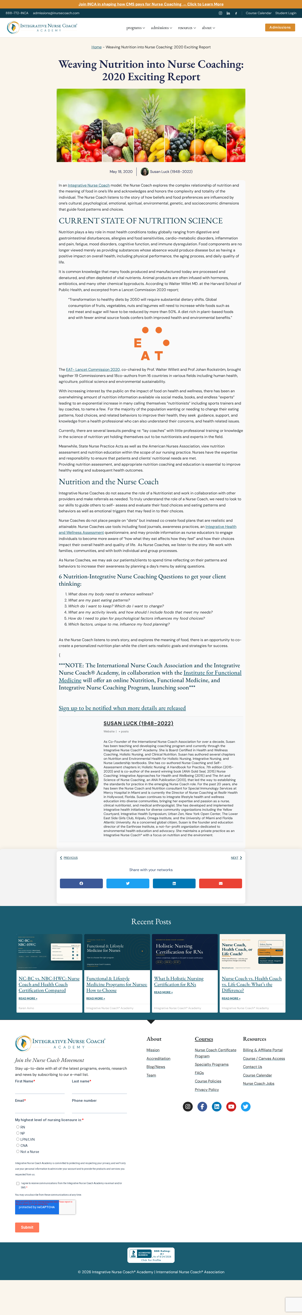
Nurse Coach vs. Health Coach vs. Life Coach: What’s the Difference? (252, 984)
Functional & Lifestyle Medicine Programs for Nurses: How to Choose (116, 984)
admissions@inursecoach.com (56, 13)
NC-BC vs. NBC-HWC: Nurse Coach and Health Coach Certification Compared (49, 984)
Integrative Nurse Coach (89, 185)
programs (133, 27)
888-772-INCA (17, 13)
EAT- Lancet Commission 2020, (93, 369)
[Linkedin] (217, 1106)
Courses (204, 1038)
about (206, 27)
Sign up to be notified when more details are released (122, 708)
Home (97, 47)
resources (185, 27)
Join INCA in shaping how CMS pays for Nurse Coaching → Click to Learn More (151, 4)
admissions (159, 27)
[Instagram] (220, 13)
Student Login (285, 13)
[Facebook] (236, 13)
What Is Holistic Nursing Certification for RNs (179, 981)
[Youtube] (231, 1106)
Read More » (28, 998)
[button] (81, 883)
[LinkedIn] (228, 13)
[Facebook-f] (202, 1106)
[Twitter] (246, 1106)
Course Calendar (259, 13)
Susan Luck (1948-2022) (138, 723)
